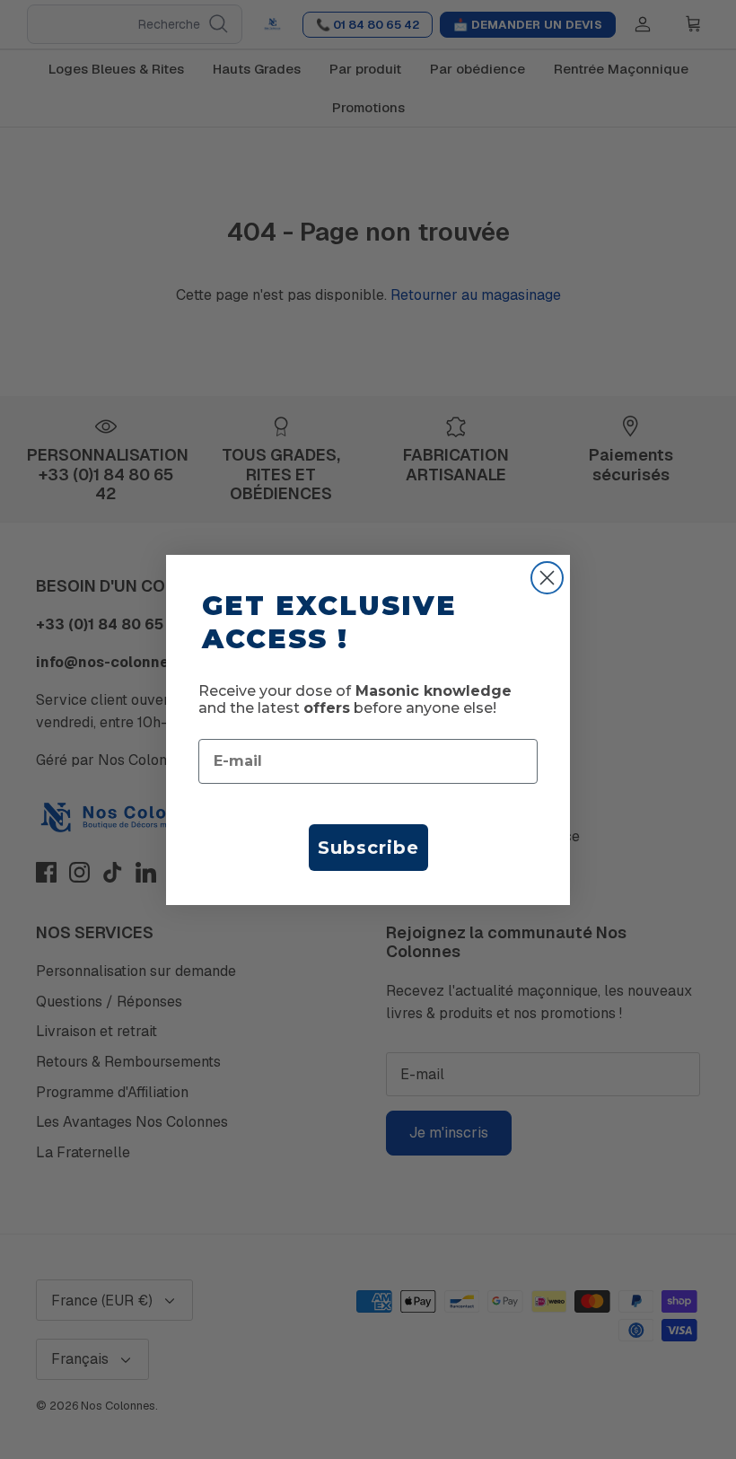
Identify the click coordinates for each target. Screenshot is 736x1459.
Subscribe (368, 847)
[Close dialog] (547, 577)
